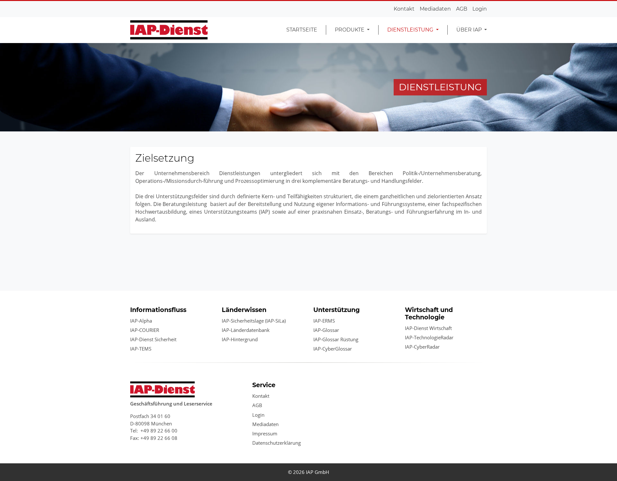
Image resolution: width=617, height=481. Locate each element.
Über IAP (469, 30)
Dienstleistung (410, 30)
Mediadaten (435, 9)
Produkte (350, 30)
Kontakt (404, 9)
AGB (461, 9)
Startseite (301, 30)
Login (479, 9)
